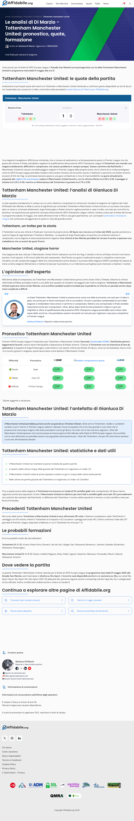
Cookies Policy (9, 764)
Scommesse (17, 16)
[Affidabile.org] (17, 4)
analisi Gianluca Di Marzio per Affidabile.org (87, 89)
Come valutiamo (10, 751)
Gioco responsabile (11, 756)
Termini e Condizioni (11, 760)
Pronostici (28, 16)
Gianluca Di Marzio (35, 321)
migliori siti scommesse (27, 179)
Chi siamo (7, 747)
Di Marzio (37, 16)
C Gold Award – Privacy (13, 772)
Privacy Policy (8, 768)
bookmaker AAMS (100, 341)
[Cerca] (130, 3)
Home (7, 16)
